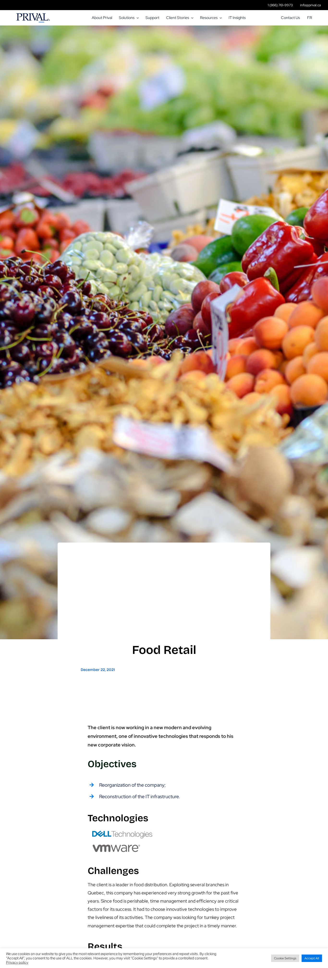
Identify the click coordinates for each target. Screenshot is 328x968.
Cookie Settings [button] (285, 958)
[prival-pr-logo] (33, 16)
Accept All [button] (311, 958)
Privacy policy (17, 962)
